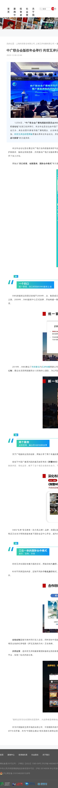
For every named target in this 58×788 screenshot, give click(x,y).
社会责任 (27, 13)
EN (55, 9)
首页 (8, 10)
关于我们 (33, 13)
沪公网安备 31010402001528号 (16, 773)
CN (52, 9)
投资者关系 (21, 15)
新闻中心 (15, 13)
